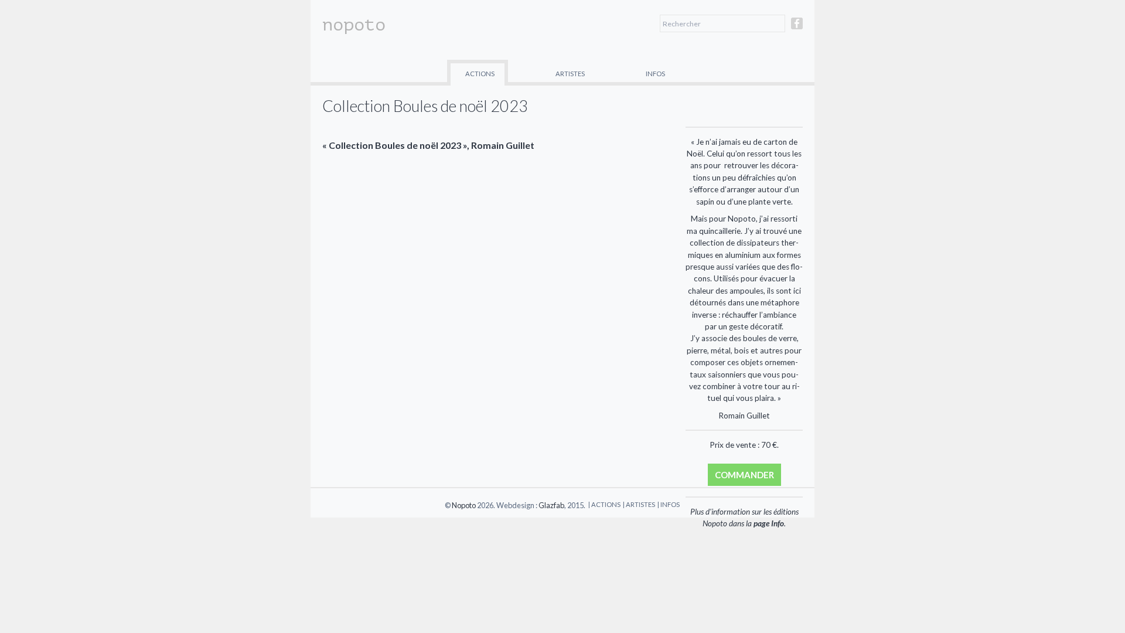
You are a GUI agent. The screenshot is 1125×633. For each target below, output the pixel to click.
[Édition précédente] (717, 105)
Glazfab (551, 505)
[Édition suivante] (771, 105)
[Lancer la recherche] (776, 23)
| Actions (604, 504)
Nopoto (464, 505)
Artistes (570, 73)
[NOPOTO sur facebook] (797, 28)
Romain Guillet (502, 145)
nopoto (354, 25)
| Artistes (639, 504)
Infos (655, 73)
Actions (480, 73)
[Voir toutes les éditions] (744, 105)
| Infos (668, 504)
